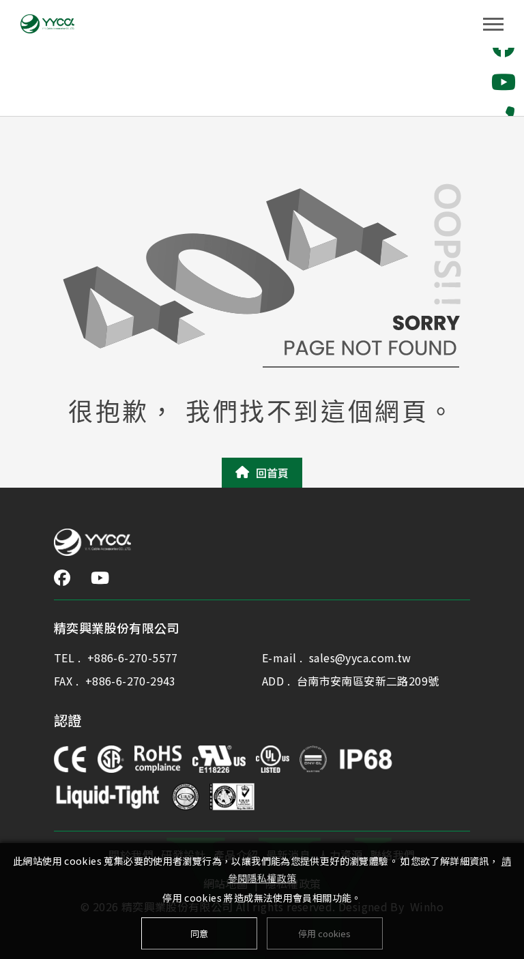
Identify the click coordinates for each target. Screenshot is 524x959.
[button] (503, 82)
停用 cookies (324, 933)
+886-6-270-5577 (132, 657)
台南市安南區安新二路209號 (368, 681)
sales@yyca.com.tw (360, 657)
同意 (199, 933)
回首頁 (272, 472)
